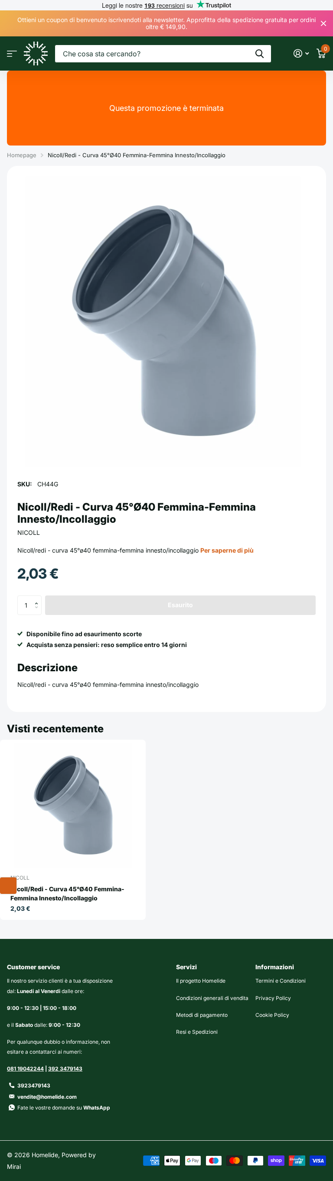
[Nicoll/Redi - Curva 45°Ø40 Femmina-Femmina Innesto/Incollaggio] (72, 805)
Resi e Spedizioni (197, 1032)
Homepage (21, 155)
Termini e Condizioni (280, 980)
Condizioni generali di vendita (212, 998)
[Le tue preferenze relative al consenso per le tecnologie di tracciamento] (8, 885)
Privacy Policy (273, 998)
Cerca (259, 54)
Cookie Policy (272, 1015)
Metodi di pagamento (202, 1015)
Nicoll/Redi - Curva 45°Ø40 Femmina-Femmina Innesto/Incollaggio (67, 893)
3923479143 (33, 1085)
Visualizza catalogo (12, 53)
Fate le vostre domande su (63, 1107)
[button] (38, 598)
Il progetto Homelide (200, 980)
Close (323, 23)
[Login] (301, 53)
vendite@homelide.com (47, 1097)
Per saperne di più (227, 550)
